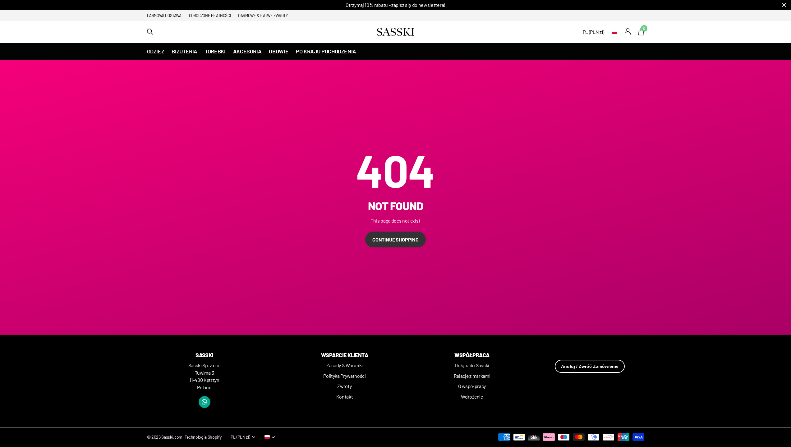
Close (784, 5)
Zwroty (344, 386)
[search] (150, 32)
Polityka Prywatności (344, 376)
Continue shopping (395, 239)
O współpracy (472, 386)
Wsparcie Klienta (344, 355)
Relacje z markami (472, 376)
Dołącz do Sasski (472, 365)
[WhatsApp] (204, 402)
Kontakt (344, 397)
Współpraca (472, 355)
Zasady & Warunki (344, 365)
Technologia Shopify (203, 437)
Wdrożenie (472, 397)
